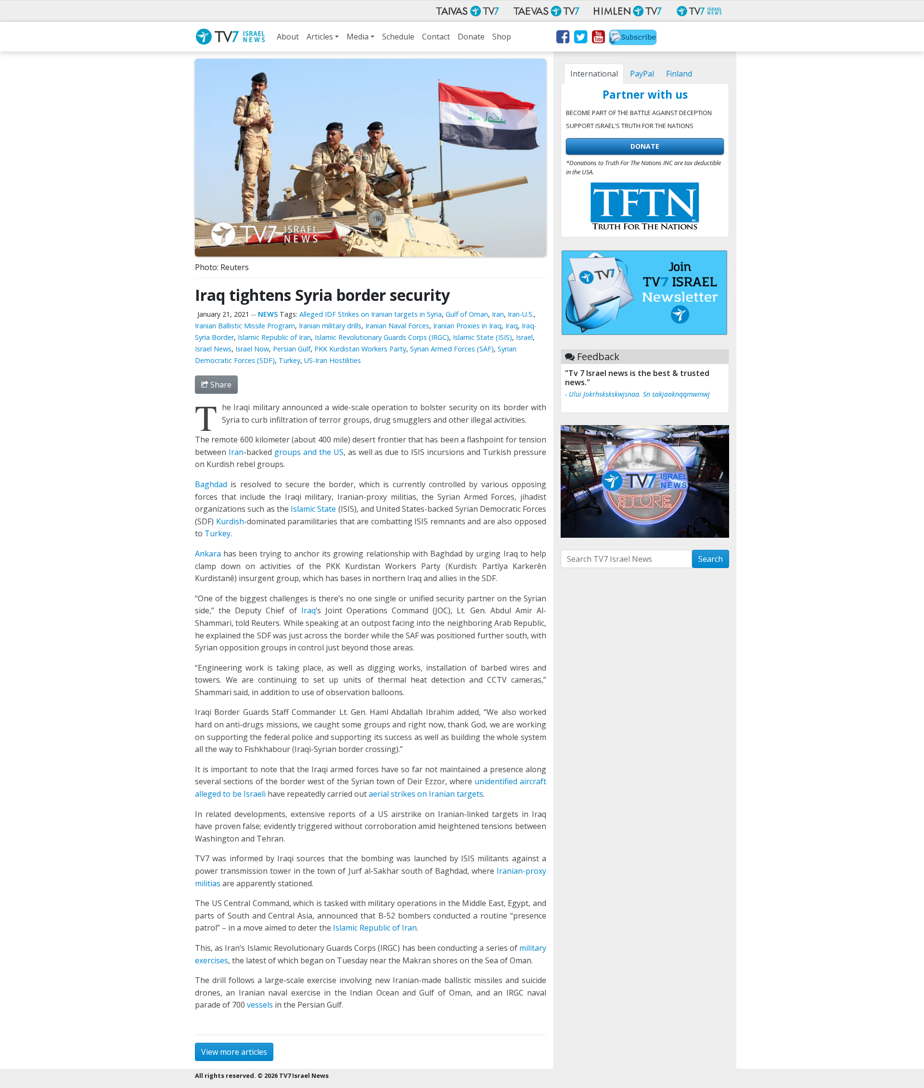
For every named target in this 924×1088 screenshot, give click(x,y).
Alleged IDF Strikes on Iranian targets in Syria (370, 314)
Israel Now (252, 348)
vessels (260, 1004)
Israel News (213, 348)
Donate (471, 36)
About (288, 36)
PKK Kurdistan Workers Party (360, 348)
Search (710, 559)
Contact (436, 36)
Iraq (511, 325)
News (268, 314)
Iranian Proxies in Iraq (467, 325)
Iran (498, 314)
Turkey (289, 360)
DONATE (644, 146)
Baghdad (211, 484)
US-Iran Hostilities (332, 360)
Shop (501, 36)
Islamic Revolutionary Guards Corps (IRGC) (382, 337)
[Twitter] (580, 38)
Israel (524, 337)
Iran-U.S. (521, 314)
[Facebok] (562, 38)
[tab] (594, 74)
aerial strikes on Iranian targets (426, 794)
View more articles (234, 1052)
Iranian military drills (330, 325)
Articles (320, 36)
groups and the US (309, 452)
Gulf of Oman (467, 314)
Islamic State (313, 509)
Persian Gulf (291, 348)
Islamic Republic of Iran (274, 337)
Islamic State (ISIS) (482, 337)
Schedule (398, 36)
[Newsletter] (633, 38)
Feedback (598, 356)
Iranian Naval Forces (397, 325)
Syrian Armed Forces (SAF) (452, 348)
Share (219, 384)
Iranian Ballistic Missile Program (245, 325)
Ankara (208, 553)
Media (357, 36)
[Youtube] (598, 38)
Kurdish (230, 521)
